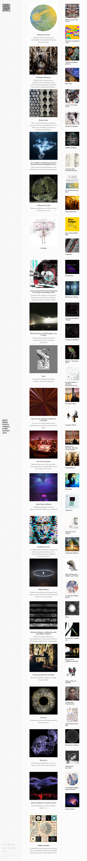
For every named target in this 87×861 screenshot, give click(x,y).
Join (4, 432)
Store (5, 428)
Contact (6, 430)
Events (5, 424)
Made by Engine (6, 856)
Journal (6, 426)
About (5, 419)
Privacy (13, 855)
